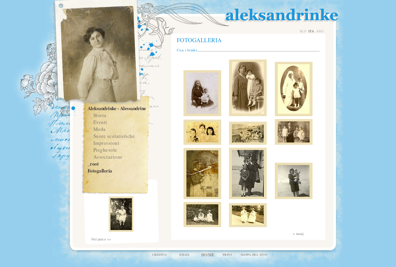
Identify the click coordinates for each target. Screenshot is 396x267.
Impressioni (106, 143)
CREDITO (159, 255)
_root (93, 164)
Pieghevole (105, 150)
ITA (311, 31)
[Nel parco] (121, 230)
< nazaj (298, 233)
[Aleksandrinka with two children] (248, 114)
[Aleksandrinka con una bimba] (248, 197)
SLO (303, 31)
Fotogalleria (100, 170)
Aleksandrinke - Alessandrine (117, 108)
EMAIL (184, 255)
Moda (99, 129)
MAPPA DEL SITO (254, 255)
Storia (99, 115)
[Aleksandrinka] (202, 114)
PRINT (227, 255)
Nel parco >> (101, 239)
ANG (320, 31)
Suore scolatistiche (114, 136)
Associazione (108, 157)
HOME (208, 255)
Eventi (100, 122)
